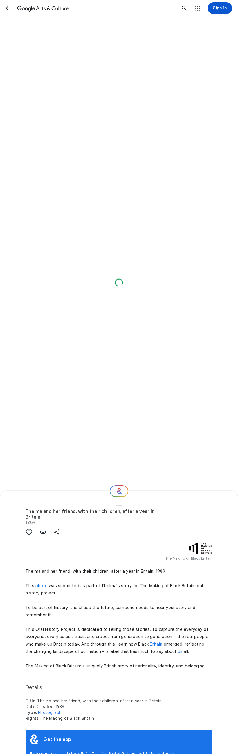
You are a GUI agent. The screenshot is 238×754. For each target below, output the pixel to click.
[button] (8, 8)
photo (41, 585)
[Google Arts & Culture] (96, 8)
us (180, 651)
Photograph (50, 712)
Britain (156, 644)
